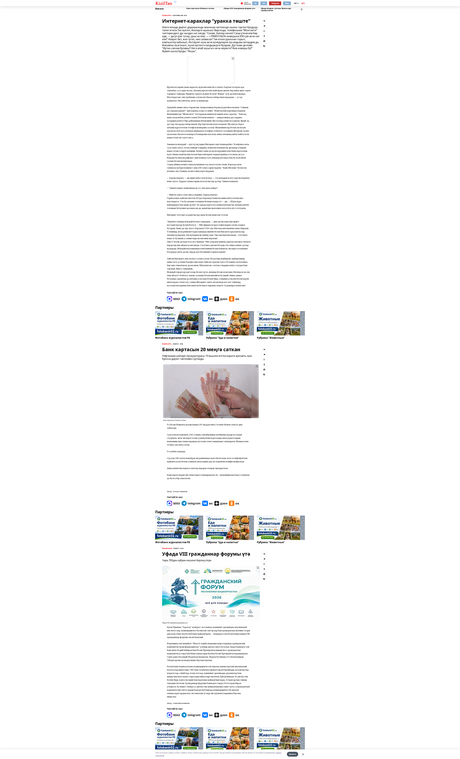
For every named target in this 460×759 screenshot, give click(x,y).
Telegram (275, 3)
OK (264, 3)
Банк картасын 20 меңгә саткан (200, 8)
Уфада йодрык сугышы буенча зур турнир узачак (276, 9)
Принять (292, 754)
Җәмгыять (167, 15)
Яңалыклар (167, 548)
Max (287, 3)
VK (255, 3)
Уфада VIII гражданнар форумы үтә (239, 8)
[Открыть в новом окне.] (173, 299)
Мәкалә (159, 8)
